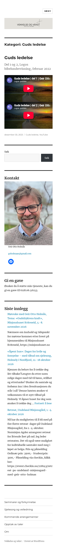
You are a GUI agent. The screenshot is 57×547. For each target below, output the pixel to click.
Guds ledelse (18, 57)
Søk (6, 151)
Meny (47, 11)
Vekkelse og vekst (13, 541)
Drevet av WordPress (34, 541)
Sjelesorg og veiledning (18, 509)
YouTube (43, 134)
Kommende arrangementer (21, 516)
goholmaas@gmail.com (19, 253)
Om (6, 531)
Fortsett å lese (43, 403)
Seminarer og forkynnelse (20, 502)
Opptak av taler (13, 524)
